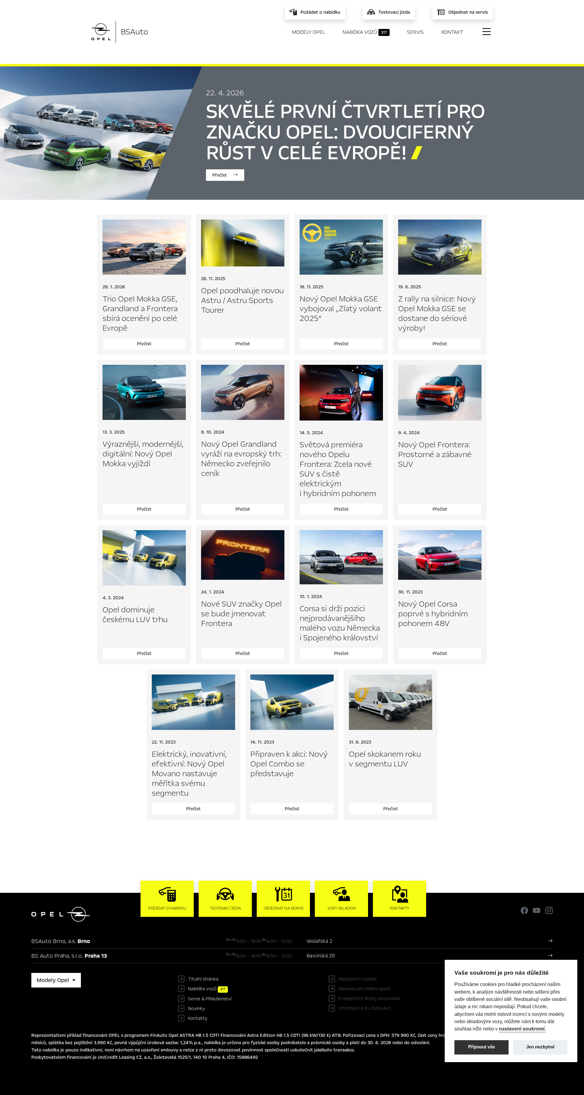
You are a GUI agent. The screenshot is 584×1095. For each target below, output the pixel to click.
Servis (415, 32)
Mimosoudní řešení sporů (365, 989)
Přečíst (220, 175)
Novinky (196, 1008)
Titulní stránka (203, 979)
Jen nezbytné (540, 1046)
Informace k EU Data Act (365, 1008)
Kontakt (452, 32)
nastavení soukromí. (522, 1028)
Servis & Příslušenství (209, 999)
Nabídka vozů (364, 32)
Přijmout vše (481, 1046)
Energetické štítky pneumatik (370, 998)
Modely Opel (308, 32)
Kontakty (197, 1018)
